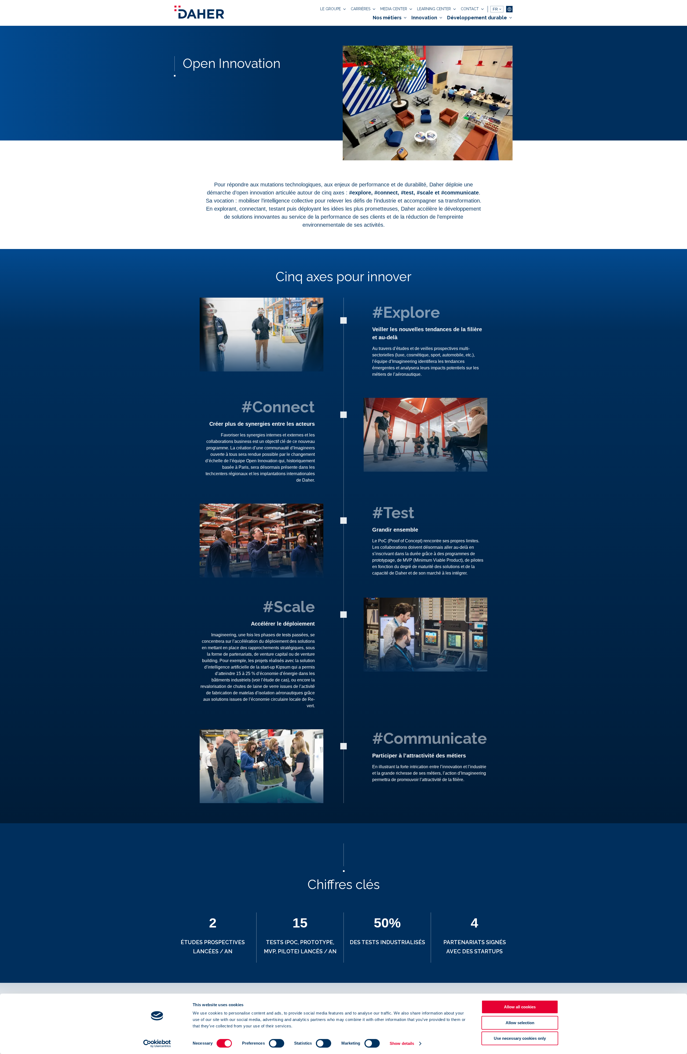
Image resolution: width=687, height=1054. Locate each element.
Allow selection (520, 1022)
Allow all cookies (520, 1007)
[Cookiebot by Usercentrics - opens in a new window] (157, 1043)
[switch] (276, 1043)
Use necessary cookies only (520, 1038)
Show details (402, 1043)
